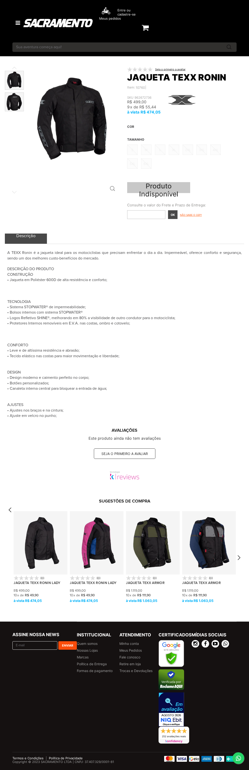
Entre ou (124, 10)
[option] (40, 557)
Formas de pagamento (95, 671)
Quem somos (87, 643)
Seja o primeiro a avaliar (124, 454)
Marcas (83, 657)
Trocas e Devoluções (135, 671)
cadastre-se (126, 14)
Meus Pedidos (130, 650)
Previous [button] (10, 511)
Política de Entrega (92, 664)
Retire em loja (130, 664)
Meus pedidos (110, 18)
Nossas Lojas (87, 650)
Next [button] (239, 559)
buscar (229, 47)
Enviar (67, 645)
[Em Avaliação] (171, 709)
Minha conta (129, 643)
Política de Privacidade (66, 758)
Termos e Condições (28, 758)
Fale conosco (129, 657)
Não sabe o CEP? (191, 215)
